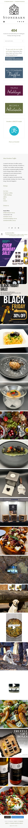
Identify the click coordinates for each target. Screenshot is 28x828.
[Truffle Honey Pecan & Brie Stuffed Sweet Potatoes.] (14, 541)
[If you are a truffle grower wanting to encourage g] (14, 598)
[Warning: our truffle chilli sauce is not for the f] (14, 772)
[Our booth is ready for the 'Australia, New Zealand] (14, 512)
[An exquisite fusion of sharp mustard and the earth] (14, 570)
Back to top (13, 825)
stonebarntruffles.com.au (9, 220)
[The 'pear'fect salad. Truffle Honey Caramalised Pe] (14, 714)
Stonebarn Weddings (19, 1)
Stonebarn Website (8, 1)
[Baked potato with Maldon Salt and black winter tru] (14, 368)
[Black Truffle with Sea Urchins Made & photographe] (14, 396)
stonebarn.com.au (7, 216)
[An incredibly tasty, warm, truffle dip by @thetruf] (14, 801)
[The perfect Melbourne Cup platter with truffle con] (14, 425)
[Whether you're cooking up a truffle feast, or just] (14, 685)
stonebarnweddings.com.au (10, 218)
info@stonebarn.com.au (9, 212)
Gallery (5, 197)
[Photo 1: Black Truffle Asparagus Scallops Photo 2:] (14, 454)
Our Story (5, 191)
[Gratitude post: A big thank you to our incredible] (14, 656)
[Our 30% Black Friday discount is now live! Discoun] (14, 310)
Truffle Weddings (7, 195)
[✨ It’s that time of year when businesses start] (14, 743)
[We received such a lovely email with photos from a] (14, 483)
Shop (4, 199)
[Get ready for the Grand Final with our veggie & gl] (14, 627)
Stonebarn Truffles (8, 193)
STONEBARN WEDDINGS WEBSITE (16, 823)
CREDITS (15, 821)
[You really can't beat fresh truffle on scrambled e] (14, 339)
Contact (5, 200)
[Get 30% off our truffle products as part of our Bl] (14, 281)
